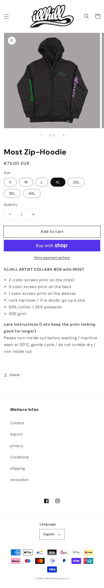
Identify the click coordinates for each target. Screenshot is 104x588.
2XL (76, 182)
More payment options (52, 258)
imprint (16, 434)
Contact (17, 423)
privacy (16, 446)
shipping (17, 468)
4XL (32, 193)
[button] (6, 16)
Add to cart (52, 231)
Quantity (10, 204)
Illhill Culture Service (57, 578)
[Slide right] (63, 135)
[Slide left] (40, 135)
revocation (19, 479)
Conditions (19, 457)
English (49, 534)
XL (58, 182)
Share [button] (15, 375)
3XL (12, 193)
